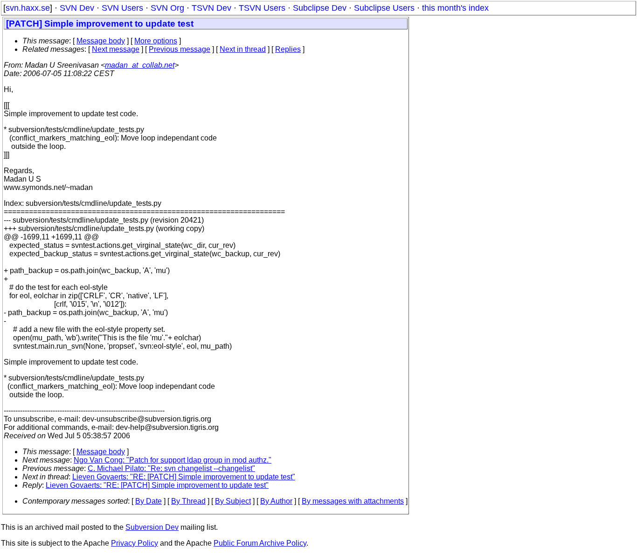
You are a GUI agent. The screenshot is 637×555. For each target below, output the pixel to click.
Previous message (179, 49)
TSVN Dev (211, 8)
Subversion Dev (152, 527)
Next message (115, 49)
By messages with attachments (353, 501)
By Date (148, 501)
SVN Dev (77, 8)
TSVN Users (262, 8)
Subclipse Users (384, 8)
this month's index (455, 8)
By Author (276, 501)
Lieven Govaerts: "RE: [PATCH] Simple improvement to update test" (183, 477)
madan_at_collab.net (139, 65)
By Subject (233, 501)
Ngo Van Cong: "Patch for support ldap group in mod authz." (172, 460)
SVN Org (167, 8)
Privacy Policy (134, 543)
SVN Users (122, 8)
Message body (100, 41)
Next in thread (243, 49)
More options (155, 41)
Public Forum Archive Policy (260, 543)
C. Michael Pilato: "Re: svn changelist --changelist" (171, 468)
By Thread (188, 501)
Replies (288, 49)
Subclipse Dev (319, 8)
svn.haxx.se (28, 8)
